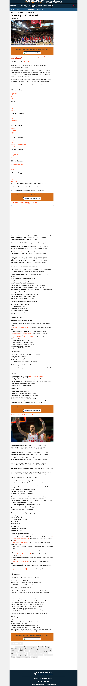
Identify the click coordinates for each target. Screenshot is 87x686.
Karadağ (13, 157)
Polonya (13, 95)
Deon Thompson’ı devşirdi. (36, 376)
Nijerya (13, 110)
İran (12, 118)
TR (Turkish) (19, 12)
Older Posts (17, 643)
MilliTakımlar (34, 6)
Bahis (49, 5)
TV (25, 9)
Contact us (36, 678)
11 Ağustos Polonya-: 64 (20, 542)
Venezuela (14, 96)
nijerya (40, 653)
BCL (18, 5)
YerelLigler (25, 6)
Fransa (12, 166)
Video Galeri (40, 9)
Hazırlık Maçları (34, 651)
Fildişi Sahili (14, 93)
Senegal (13, 177)
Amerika (23, 647)
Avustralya (14, 181)
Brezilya (13, 156)
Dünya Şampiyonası (46, 649)
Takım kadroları (38, 655)
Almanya (13, 167)
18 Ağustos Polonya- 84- (21, 553)
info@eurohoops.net (28, 61)
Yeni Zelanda (14, 154)
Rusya (12, 105)
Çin (12, 98)
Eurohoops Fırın (42, 5)
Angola (13, 128)
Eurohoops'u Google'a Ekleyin (33, 52)
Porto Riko (14, 120)
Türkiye (13, 140)
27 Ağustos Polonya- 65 (21, 569)
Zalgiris (23, 251)
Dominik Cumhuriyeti (17, 164)
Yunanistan (14, 152)
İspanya (13, 116)
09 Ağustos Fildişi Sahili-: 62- (21, 333)
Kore (12, 108)
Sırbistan (13, 134)
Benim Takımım (31, 9)
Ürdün (12, 169)
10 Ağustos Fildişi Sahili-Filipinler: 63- (22, 336)
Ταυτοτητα (50, 678)
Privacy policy (43, 678)
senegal (25, 655)
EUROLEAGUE (13, 5)
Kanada (13, 176)
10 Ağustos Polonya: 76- (20, 538)
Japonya (13, 146)
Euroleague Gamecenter (16, 9)
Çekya (12, 142)
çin (25, 649)
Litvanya (13, 179)
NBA (30, 5)
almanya (17, 647)
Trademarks (29, 12)
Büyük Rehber (15, 649)
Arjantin (13, 106)
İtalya (12, 132)
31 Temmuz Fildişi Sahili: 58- (21, 327)
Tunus (12, 122)
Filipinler (13, 130)
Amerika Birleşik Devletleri (18, 144)
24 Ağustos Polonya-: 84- (20, 561)
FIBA (22, 5)
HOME (12, 12)
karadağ (24, 653)
